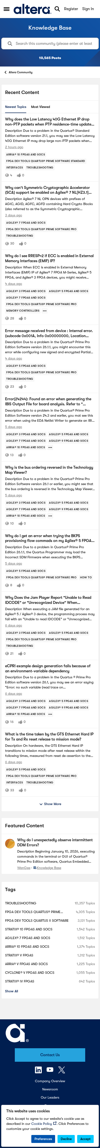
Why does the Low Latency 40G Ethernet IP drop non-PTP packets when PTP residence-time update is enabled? (50, 122)
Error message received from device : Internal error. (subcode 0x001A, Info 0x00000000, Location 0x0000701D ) (49, 334)
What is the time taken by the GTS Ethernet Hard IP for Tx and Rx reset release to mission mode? (49, 736)
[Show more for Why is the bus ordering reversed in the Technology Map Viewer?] (50, 516)
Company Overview (50, 1081)
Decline (66, 1139)
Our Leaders (50, 1097)
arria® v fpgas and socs (26, 964)
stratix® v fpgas (19, 955)
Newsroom (50, 1089)
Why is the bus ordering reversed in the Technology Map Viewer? (49, 470)
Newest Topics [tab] (15, 107)
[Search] (57, 9)
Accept (85, 1139)
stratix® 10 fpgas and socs (28, 929)
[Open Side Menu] (6, 9)
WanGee (23, 868)
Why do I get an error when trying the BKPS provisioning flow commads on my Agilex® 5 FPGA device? (48, 539)
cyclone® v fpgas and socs (29, 972)
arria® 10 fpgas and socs (27, 946)
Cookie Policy (41, 1124)
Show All (11, 991)
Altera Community (21, 72)
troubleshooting (20, 903)
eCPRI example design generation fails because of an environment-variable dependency (48, 668)
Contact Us (50, 1055)
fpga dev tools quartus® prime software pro (32, 912)
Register (71, 9)
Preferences (43, 1139)
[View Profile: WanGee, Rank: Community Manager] (10, 843)
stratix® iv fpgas (19, 981)
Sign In (88, 9)
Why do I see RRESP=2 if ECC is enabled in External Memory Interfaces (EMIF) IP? (49, 258)
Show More (52, 804)
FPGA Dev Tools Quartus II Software (37, 920)
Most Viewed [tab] (40, 107)
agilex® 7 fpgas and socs (27, 938)
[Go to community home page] (32, 9)
